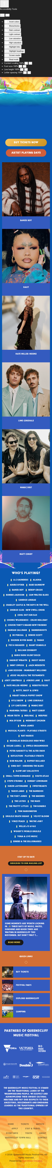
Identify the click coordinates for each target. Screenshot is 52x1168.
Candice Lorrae (27, 600)
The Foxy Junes (18, 796)
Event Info (12, 1133)
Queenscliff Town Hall (18, 1138)
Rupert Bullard (36, 761)
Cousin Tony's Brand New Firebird (27, 625)
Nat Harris (27, 736)
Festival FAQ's (23, 985)
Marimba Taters (18, 711)
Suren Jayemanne (18, 786)
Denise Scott (35, 635)
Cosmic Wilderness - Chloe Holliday (27, 620)
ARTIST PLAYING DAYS (26, 152)
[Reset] (2, 15)
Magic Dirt (37, 706)
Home (11, 1124)
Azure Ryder (17, 585)
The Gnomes (38, 796)
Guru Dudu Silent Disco (27, 655)
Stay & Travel (32, 1129)
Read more (21, 942)
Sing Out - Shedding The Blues (27, 766)
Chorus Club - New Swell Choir (27, 610)
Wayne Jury (36, 821)
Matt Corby (38, 711)
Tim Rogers (39, 806)
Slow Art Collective (27, 771)
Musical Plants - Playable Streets (27, 731)
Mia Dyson (15, 721)
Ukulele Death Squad (17, 816)
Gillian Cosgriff (27, 650)
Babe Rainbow (37, 585)
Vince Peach (18, 821)
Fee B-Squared (16, 645)
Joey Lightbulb (13, 680)
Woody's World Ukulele (27, 831)
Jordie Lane (33, 680)
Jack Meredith (37, 665)
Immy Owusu (17, 665)
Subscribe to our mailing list (26, 863)
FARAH (40, 640)
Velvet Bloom (41, 816)
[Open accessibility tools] (4, 4)
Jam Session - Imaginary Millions (27, 670)
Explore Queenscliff (27, 998)
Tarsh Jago (17, 791)
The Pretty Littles (19, 806)
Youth (28, 1133)
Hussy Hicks (38, 660)
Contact (42, 1138)
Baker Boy (18, 590)
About (42, 1133)
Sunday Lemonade (37, 781)
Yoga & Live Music (27, 836)
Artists (40, 1124)
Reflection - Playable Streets (27, 756)
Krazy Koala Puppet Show (27, 696)
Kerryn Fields (40, 685)
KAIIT (47, 680)
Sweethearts (39, 786)
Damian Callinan (17, 630)
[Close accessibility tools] (7, 15)
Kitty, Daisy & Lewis (27, 691)
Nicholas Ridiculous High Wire (27, 741)
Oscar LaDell (13, 746)
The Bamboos (36, 791)
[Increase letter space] (29, 72)
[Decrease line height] (22, 69)
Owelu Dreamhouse (37, 746)
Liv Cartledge (19, 706)
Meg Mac (29, 716)
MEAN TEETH (13, 716)
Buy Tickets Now (26, 142)
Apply (15, 1129)
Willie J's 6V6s (27, 826)
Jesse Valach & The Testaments (27, 675)
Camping (21, 1012)
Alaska (37, 580)
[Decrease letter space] (25, 72)
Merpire (42, 716)
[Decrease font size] (20, 66)
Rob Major (16, 761)
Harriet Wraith (18, 660)
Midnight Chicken (35, 721)
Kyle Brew (17, 701)
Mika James (27, 726)
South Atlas (42, 776)
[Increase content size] (30, 63)
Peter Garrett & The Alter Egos (27, 751)
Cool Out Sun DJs (27, 615)
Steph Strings (15, 781)
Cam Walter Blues (39, 595)
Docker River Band (21, 640)
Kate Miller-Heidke (17, 685)
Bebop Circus (35, 590)
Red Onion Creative (32, 1160)
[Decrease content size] (26, 63)
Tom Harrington (27, 811)
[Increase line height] (26, 69)
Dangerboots (39, 630)
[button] (48, 85)
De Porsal (18, 635)
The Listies (20, 801)
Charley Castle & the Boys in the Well (27, 605)
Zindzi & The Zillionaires (27, 841)
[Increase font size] (24, 66)
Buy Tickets (22, 972)
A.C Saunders (20, 580)
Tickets (25, 1124)
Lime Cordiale (35, 701)
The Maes (35, 801)
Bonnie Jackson (15, 595)
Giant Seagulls (37, 645)
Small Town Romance (18, 776)
